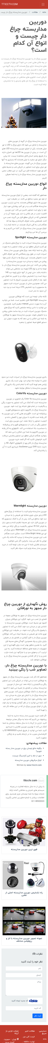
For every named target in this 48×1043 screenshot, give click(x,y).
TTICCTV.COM (9, 4)
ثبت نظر (37, 1016)
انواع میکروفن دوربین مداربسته (28, 760)
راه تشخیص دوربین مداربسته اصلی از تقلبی (24, 894)
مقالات (35, 12)
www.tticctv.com (34, 765)
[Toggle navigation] (43, 4)
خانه (44, 12)
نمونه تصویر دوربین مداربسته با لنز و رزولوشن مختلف (24, 940)
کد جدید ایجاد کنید (20, 1000)
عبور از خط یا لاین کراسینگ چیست (27, 755)
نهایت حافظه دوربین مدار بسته (21, 1041)
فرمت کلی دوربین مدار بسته (23, 1036)
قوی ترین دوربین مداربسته (24, 849)
